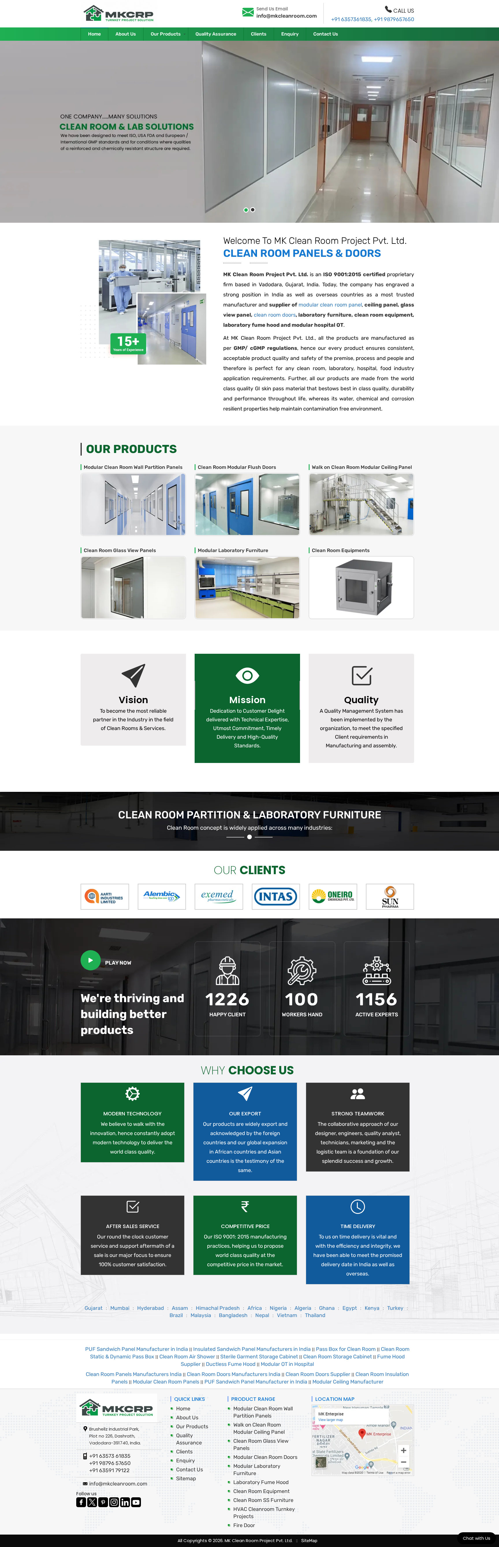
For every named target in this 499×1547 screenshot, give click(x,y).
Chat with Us (476, 1538)
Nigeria (278, 1308)
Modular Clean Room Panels (166, 1382)
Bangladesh (233, 1315)
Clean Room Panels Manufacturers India (134, 1374)
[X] (92, 1501)
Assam (180, 1308)
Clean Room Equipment (261, 1491)
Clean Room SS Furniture (263, 1500)
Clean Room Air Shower (187, 1356)
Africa (254, 1308)
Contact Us (325, 34)
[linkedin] (125, 1501)
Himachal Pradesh (218, 1308)
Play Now (118, 963)
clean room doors (274, 315)
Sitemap (186, 1478)
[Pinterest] (103, 1501)
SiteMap (309, 1540)
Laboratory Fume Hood (261, 1482)
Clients (259, 34)
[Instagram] (114, 1501)
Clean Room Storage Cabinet (337, 1356)
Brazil (177, 1315)
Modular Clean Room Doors (265, 1457)
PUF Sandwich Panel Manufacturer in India (136, 1349)
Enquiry (290, 34)
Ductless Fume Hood (231, 1364)
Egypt (349, 1308)
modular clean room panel (330, 305)
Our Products (166, 34)
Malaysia (201, 1315)
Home (94, 34)
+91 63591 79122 (109, 1470)
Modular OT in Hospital (287, 1364)
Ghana (327, 1308)
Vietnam (287, 1315)
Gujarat (94, 1308)
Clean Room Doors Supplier (318, 1374)
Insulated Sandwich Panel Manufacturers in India (252, 1349)
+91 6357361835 (351, 19)
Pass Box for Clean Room (346, 1349)
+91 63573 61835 (110, 1456)
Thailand (315, 1315)
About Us (126, 34)
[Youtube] (136, 1501)
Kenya (373, 1308)
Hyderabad (150, 1308)
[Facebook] (81, 1501)
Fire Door (244, 1525)
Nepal (262, 1315)
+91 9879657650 (394, 19)
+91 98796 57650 (110, 1463)
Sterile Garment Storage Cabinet (259, 1356)
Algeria (303, 1308)
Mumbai (119, 1308)
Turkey (396, 1308)
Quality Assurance (215, 34)
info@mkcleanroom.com (286, 16)
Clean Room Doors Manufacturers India (234, 1374)
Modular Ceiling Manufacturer (347, 1382)
